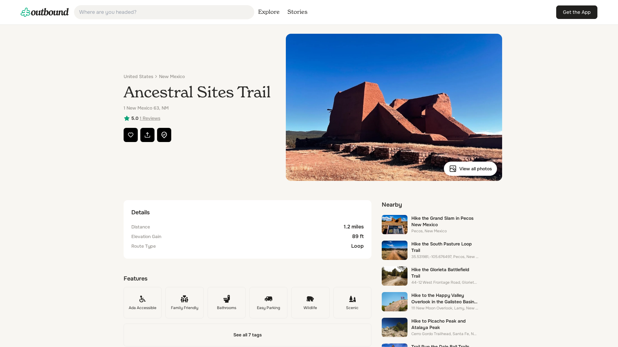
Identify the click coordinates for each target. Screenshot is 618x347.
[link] (45, 12)
